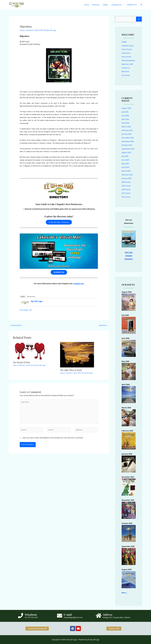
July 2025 (125, 156)
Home (86, 5)
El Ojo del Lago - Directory (59, 222)
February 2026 (127, 130)
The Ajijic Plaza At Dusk (71, 370)
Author (23, 296)
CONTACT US (132, 5)
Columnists (126, 53)
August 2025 (126, 152)
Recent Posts (31, 296)
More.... (125, 593)
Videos (105, 5)
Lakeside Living (127, 46)
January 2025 (127, 178)
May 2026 (125, 119)
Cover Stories (127, 49)
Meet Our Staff (127, 64)
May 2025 (125, 163)
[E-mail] (59, 615)
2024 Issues (126, 182)
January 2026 (127, 134)
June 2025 (125, 160)
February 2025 (127, 175)
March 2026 (126, 127)
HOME (124, 42)
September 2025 (128, 149)
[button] (122, 4)
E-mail (68, 614)
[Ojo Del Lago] (25, 302)
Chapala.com (116, 5)
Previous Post (15, 325)
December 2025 (128, 138)
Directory (96, 5)
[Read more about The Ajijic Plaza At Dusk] (77, 354)
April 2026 (125, 123)
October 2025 (127, 145)
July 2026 (125, 112)
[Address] (98, 615)
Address (107, 614)
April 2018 (39, 30)
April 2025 (125, 167)
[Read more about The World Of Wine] (30, 351)
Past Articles (126, 57)
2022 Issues (126, 189)
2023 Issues (126, 186)
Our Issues (126, 75)
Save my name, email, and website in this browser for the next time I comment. (52, 438)
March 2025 (126, 171)
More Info (125, 71)
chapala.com (78, 283)
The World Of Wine (21, 362)
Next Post (104, 325)
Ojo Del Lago (36, 301)
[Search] (139, 19)
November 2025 (128, 141)
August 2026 (126, 108)
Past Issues (126, 197)
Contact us (126, 68)
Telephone (31, 614)
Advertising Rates (128, 60)
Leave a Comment (27, 30)
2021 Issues (126, 193)
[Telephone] (20, 615)
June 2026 (125, 115)
